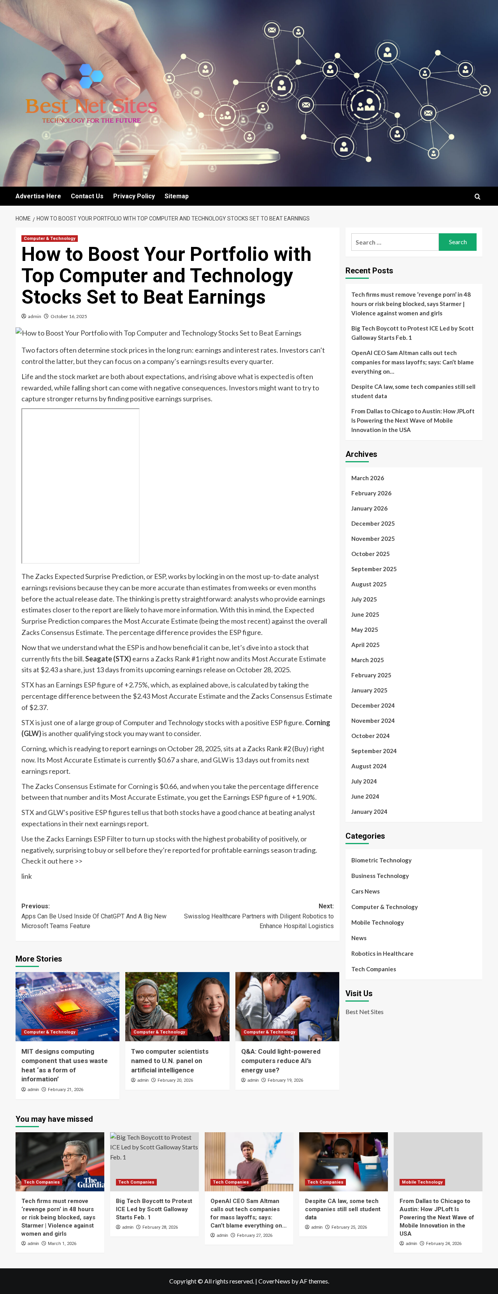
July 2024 (364, 781)
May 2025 (364, 629)
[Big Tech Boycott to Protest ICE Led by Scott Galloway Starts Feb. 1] (154, 1161)
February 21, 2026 (65, 1089)
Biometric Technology (381, 860)
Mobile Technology (377, 922)
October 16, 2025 (69, 316)
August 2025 (369, 584)
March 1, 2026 (62, 1243)
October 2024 (370, 735)
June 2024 (365, 796)
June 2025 (365, 614)
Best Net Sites (364, 1011)
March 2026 (367, 477)
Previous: (94, 916)
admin (34, 316)
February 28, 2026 (160, 1227)
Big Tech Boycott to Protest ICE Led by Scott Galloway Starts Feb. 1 (412, 333)
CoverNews (274, 1281)
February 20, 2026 (175, 1080)
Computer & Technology (49, 238)
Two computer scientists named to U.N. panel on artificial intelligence (170, 1060)
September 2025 (374, 568)
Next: (258, 916)
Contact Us (87, 196)
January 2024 (369, 811)
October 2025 (370, 553)
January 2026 (369, 508)
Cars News (365, 891)
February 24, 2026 (443, 1243)
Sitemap (177, 196)
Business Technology (380, 875)
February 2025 (371, 674)
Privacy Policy (134, 196)
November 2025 (373, 538)
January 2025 (369, 690)
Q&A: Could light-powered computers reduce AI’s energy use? (281, 1060)
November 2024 (373, 720)
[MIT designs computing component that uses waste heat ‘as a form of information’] (67, 1006)
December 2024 (373, 705)
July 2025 (364, 599)
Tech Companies (373, 968)
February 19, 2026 (285, 1080)
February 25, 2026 (349, 1227)
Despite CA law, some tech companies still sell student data (413, 391)
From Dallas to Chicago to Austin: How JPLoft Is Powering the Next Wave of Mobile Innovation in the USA (413, 420)
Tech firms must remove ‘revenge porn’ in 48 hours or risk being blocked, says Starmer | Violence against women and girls (411, 304)
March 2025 (367, 659)
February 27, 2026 (254, 1235)
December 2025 (373, 523)
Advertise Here (38, 196)
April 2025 (365, 644)
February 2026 (371, 493)
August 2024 (369, 765)
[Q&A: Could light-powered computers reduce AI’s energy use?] (287, 1006)
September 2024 (374, 750)
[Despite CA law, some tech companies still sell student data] (343, 1161)
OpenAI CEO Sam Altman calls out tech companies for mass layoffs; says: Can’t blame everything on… (412, 362)
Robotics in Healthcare (382, 953)
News (358, 937)
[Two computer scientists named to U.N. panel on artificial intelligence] (177, 1006)
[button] (477, 196)
